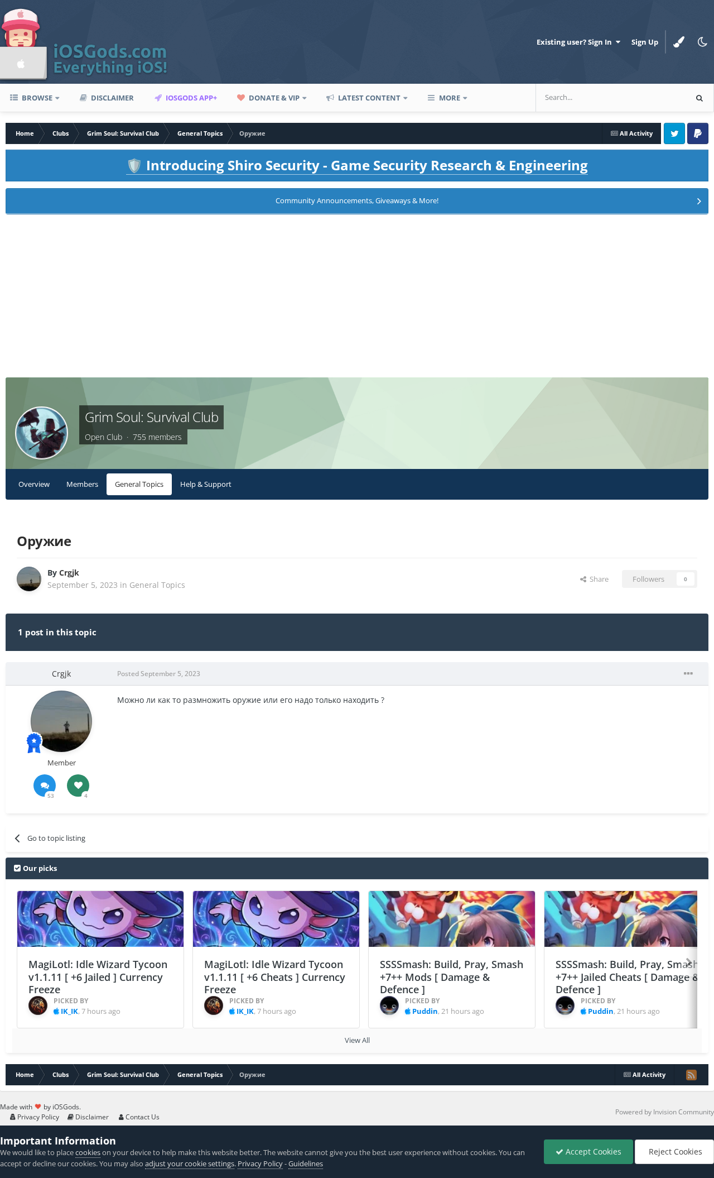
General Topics (139, 484)
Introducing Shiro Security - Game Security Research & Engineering (357, 165)
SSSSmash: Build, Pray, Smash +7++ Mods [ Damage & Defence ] (451, 976)
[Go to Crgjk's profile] (29, 579)
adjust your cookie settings (189, 1163)
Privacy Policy (37, 1117)
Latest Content (368, 98)
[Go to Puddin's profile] (389, 1005)
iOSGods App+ (190, 98)
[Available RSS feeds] (691, 1074)
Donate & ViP (273, 98)
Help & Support (205, 484)
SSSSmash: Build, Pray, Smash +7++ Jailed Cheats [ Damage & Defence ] (627, 976)
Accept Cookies (592, 1151)
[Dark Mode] (702, 42)
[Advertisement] (357, 299)
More (449, 98)
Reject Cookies (674, 1151)
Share (597, 579)
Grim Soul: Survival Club (151, 417)
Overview (34, 484)
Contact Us (142, 1117)
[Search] (699, 98)
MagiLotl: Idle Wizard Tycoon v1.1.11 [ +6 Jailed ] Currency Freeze (97, 976)
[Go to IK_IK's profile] (37, 1005)
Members (82, 484)
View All (357, 1040)
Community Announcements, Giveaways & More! (357, 200)
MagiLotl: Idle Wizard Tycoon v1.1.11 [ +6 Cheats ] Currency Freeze (274, 976)
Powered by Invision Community (664, 1112)
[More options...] (688, 674)
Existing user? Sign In (576, 42)
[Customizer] (679, 42)
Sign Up (644, 42)
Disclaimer (111, 98)
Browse (36, 98)
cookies (87, 1152)
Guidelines (305, 1163)
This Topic (654, 97)
